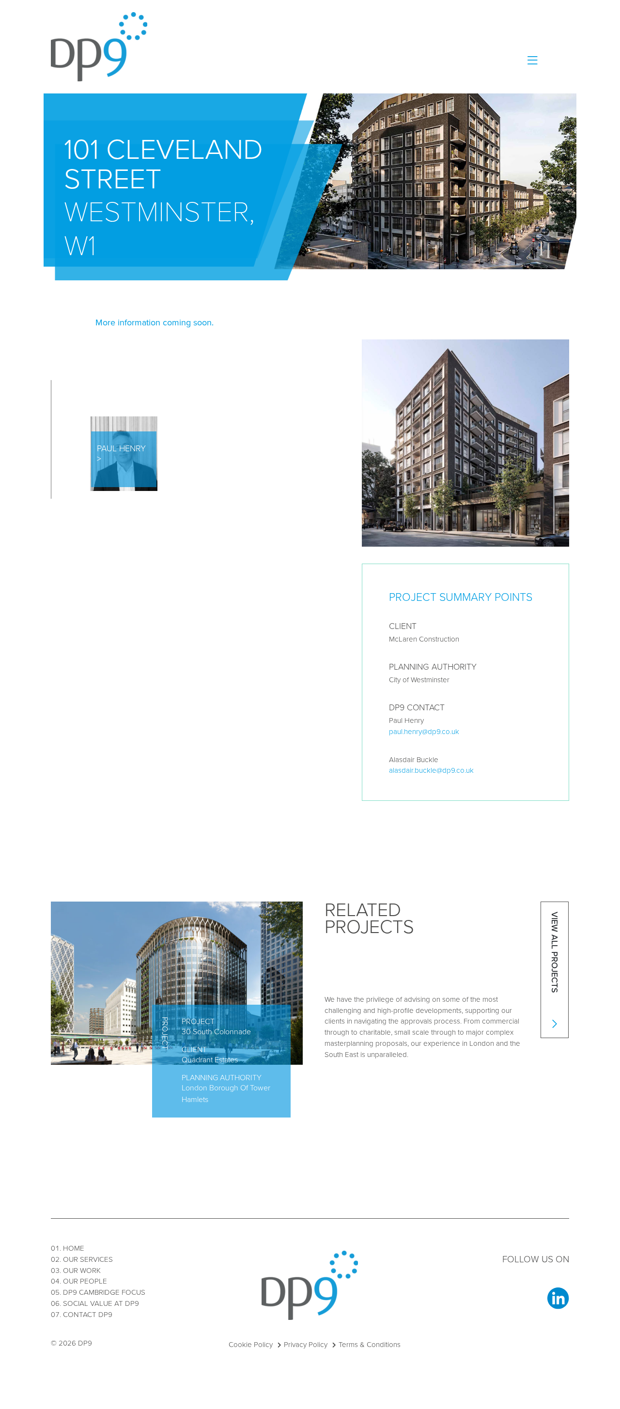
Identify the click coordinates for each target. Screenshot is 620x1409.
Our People (85, 1281)
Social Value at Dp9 (101, 1303)
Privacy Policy (305, 1344)
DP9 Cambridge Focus (104, 1292)
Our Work (82, 1270)
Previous (322, 973)
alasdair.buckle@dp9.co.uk (431, 770)
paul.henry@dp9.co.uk (424, 731)
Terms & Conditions (370, 1344)
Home (73, 1248)
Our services (88, 1259)
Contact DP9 (87, 1314)
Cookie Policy (251, 1344)
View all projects (554, 953)
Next (355, 973)
